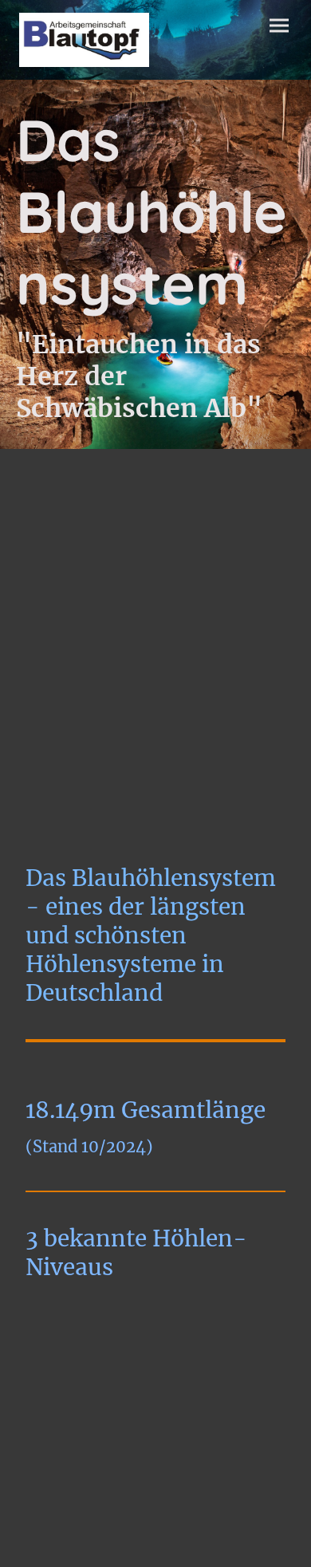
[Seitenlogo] (84, 40)
